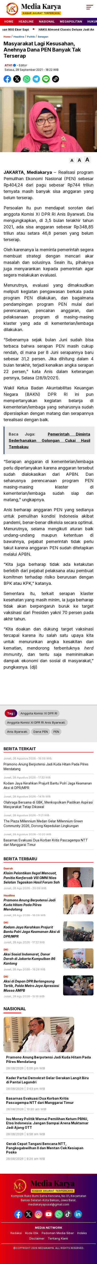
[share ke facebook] (8, 81)
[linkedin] (78, 1217)
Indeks (82, 1233)
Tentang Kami (58, 1238)
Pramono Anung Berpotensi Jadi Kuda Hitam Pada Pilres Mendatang (30, 904)
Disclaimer (36, 1238)
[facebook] (18, 1217)
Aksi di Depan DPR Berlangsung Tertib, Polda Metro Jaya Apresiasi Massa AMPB (31, 985)
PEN (56, 731)
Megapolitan (71, 21)
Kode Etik (31, 1233)
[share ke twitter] (18, 81)
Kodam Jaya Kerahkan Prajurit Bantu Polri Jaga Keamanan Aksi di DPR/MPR (32, 931)
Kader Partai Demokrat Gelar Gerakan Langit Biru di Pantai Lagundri (47, 1080)
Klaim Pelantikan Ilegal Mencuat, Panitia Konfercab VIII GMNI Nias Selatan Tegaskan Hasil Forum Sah (32, 877)
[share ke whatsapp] (27, 81)
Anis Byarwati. (17, 731)
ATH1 (8, 65)
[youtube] (49, 1217)
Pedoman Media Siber (58, 1233)
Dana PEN (40, 731)
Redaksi (16, 1233)
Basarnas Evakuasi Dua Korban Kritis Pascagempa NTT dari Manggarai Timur (40, 1100)
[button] (72, 160)
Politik (31, 36)
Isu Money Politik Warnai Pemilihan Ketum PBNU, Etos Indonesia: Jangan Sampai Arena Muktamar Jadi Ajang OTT (47, 1123)
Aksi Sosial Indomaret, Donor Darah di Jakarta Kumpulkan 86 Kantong (29, 958)
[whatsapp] (59, 1217)
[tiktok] (68, 1217)
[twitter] (28, 1217)
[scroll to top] (90, 1236)
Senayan (43, 36)
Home (8, 21)
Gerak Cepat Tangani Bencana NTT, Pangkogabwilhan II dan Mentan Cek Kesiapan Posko (44, 1148)
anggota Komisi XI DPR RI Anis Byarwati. (36, 722)
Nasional (47, 21)
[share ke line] (47, 81)
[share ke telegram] (36, 81)
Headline (26, 21)
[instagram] (39, 1217)
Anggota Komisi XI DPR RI (38, 713)
